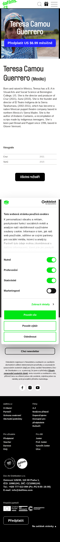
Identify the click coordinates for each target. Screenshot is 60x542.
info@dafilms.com (22, 490)
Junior (39, 438)
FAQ (5, 449)
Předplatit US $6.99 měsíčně (30, 43)
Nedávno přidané (40, 412)
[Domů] (10, 4)
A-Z (34, 408)
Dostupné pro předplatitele (38, 421)
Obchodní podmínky (12, 419)
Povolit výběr (30, 325)
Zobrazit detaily (41, 304)
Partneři (7, 412)
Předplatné (8, 438)
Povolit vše (30, 314)
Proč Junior (41, 442)
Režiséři (36, 426)
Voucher (7, 442)
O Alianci (7, 408)
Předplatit (16, 520)
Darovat (7, 446)
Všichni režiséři (30, 177)
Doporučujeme (39, 415)
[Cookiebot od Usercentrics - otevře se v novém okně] (42, 202)
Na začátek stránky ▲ (44, 526)
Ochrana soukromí (12, 415)
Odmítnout (30, 336)
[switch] (51, 270)
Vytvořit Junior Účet (43, 448)
